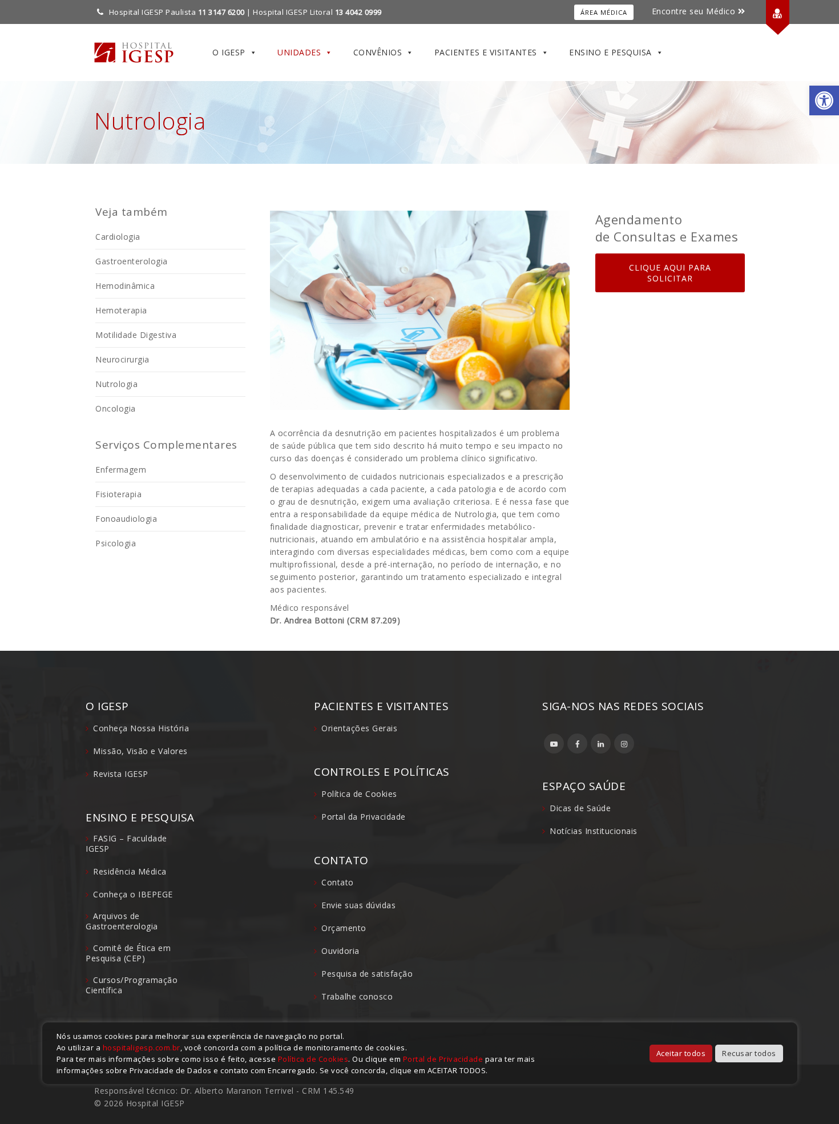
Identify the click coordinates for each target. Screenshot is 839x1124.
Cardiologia (117, 236)
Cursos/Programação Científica (132, 985)
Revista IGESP (120, 773)
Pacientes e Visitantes (485, 52)
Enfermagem (120, 469)
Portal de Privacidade (443, 1059)
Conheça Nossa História (141, 728)
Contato (337, 882)
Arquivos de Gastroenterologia (122, 921)
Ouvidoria (340, 950)
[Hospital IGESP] (134, 52)
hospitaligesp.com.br (141, 1047)
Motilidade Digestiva (135, 334)
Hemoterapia (121, 310)
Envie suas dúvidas (358, 905)
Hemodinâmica (125, 285)
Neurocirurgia (122, 359)
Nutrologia (116, 383)
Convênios (377, 52)
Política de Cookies (359, 793)
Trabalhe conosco (357, 996)
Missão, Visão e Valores (140, 751)
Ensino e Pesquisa (610, 52)
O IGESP (228, 52)
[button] (824, 100)
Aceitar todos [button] (681, 1053)
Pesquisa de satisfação (367, 973)
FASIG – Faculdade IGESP (126, 843)
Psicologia (115, 543)
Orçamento (343, 927)
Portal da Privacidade (363, 816)
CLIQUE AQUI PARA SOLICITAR (670, 273)
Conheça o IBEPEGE (133, 894)
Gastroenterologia (131, 261)
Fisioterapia (118, 494)
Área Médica (603, 12)
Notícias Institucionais (594, 830)
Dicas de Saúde (580, 808)
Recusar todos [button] (749, 1053)
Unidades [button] (299, 52)
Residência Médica (130, 871)
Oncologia (115, 408)
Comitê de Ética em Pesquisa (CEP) (128, 953)
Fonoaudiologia (126, 518)
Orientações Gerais (359, 728)
